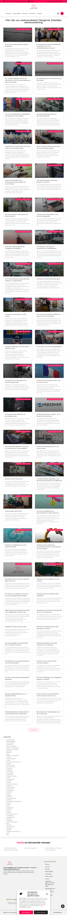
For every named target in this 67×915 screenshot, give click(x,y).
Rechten (9, 803)
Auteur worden (49, 876)
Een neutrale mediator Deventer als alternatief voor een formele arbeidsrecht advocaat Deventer (17, 80)
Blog (8, 754)
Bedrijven (9, 750)
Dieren (8, 760)
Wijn (8, 823)
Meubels (9, 795)
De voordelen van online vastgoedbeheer (49, 346)
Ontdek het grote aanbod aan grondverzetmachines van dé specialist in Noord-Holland (49, 546)
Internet (9, 782)
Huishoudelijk (10, 779)
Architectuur (10, 744)
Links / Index (10, 788)
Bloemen (9, 752)
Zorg (8, 833)
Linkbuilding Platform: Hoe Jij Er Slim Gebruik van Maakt (50, 884)
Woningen (9, 828)
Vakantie (9, 818)
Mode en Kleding (11, 798)
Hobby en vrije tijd (11, 776)
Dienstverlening (11, 758)
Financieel (9, 768)
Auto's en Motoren (11, 746)
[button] (47, 894)
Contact (39, 13)
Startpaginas (10, 807)
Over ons (25, 13)
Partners (8, 13)
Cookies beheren (41, 912)
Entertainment (11, 765)
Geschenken (10, 771)
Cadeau (9, 757)
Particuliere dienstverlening (14, 801)
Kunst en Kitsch (11, 787)
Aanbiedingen (10, 739)
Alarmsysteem (10, 743)
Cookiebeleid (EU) (57, 912)
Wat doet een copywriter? (31, 848)
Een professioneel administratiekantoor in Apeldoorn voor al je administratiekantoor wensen (49, 46)
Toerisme (9, 812)
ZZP (8, 834)
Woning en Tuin (11, 826)
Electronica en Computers (14, 761)
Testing (8, 811)
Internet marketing (12, 784)
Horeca (8, 777)
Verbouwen (10, 820)
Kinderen (9, 785)
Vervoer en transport (12, 822)
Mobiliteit (9, 796)
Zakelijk (9, 829)
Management (10, 790)
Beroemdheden (49, 871)
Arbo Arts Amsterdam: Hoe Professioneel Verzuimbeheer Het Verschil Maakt (15, 182)
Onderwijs (9, 799)
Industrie (9, 780)
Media (8, 793)
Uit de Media (48, 874)
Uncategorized (11, 817)
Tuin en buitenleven (12, 814)
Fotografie (9, 769)
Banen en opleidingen (13, 747)
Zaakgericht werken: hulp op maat (15, 626)
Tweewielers (10, 815)
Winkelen (9, 825)
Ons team (32, 13)
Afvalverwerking (11, 741)
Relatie (8, 804)
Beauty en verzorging (12, 749)
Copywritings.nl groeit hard (13, 511)
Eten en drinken (11, 766)
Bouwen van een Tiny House (13, 479)
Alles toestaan (26, 912)
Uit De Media (16, 13)
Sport (8, 806)
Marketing (9, 792)
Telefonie (9, 809)
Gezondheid (10, 773)
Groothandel (10, 774)
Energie (9, 763)
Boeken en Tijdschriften (13, 755)
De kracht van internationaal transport (48, 279)
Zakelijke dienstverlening (13, 831)
